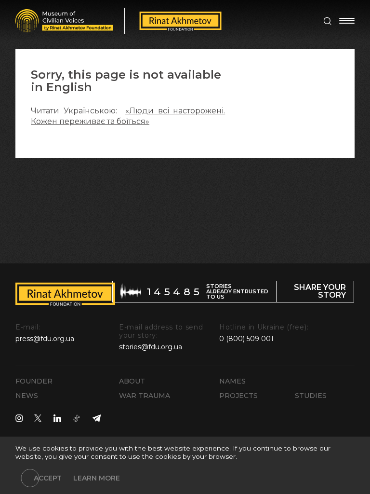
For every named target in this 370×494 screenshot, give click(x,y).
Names (232, 381)
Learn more (96, 478)
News (26, 395)
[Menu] (347, 21)
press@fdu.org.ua (44, 338)
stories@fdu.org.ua (150, 347)
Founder (34, 381)
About (132, 381)
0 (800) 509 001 (246, 338)
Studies (311, 395)
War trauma (144, 395)
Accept (48, 478)
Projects (238, 395)
